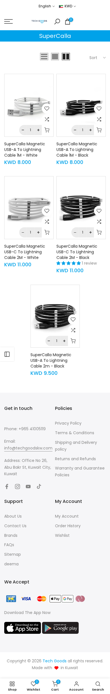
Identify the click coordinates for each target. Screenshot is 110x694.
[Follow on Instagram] (17, 486)
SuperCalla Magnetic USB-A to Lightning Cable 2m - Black (50, 360)
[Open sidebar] (7, 354)
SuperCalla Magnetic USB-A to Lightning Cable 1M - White (24, 149)
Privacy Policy (68, 423)
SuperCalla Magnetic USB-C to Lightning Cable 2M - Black (76, 251)
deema (11, 564)
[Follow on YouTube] (28, 486)
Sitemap (12, 554)
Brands (10, 535)
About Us (13, 516)
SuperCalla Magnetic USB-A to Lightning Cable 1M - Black (76, 149)
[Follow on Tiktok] (38, 486)
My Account (67, 516)
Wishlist (62, 535)
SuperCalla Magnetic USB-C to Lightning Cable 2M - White (24, 251)
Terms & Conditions (74, 433)
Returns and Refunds (75, 459)
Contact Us (15, 526)
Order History (68, 526)
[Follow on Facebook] (6, 486)
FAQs (9, 545)
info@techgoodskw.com (28, 448)
